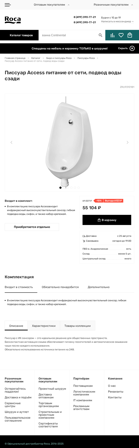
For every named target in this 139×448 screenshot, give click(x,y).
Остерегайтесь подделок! (15, 390)
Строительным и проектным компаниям (50, 414)
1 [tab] (60, 188)
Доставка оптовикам (46, 396)
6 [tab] (78, 188)
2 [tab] (64, 188)
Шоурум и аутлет (17, 412)
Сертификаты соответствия (48, 425)
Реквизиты (115, 391)
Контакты (114, 397)
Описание (16, 326)
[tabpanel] (69, 142)
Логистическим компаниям (84, 393)
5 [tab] (75, 188)
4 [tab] (71, 188)
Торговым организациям (49, 404)
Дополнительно (98, 287)
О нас (112, 385)
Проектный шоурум (52, 388)
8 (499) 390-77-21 (85, 17)
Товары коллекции (77, 326)
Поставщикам (83, 385)
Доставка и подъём (18, 397)
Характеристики (44, 326)
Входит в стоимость (19, 287)
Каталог (21, 35)
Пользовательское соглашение (17, 419)
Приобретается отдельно (32, 227)
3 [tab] (68, 188)
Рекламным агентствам (81, 407)
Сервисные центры (13, 404)
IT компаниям (82, 400)
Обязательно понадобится (60, 287)
